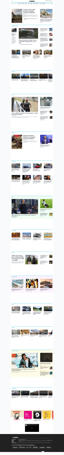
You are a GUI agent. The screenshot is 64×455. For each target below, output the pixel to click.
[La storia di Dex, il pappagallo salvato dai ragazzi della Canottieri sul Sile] (48, 308)
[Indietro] (12, 82)
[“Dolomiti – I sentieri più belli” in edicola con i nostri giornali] (26, 235)
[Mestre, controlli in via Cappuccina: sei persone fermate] (48, 165)
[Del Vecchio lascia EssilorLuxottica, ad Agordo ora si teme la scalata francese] (34, 76)
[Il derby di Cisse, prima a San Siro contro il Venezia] (46, 203)
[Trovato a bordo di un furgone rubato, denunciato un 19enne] (16, 177)
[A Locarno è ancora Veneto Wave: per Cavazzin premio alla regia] (50, 262)
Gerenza (13, 441)
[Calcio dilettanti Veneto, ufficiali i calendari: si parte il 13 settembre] (50, 214)
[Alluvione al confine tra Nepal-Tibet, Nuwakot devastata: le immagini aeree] (16, 393)
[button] (32, 428)
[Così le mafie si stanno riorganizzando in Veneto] (14, 30)
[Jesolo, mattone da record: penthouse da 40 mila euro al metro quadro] (50, 29)
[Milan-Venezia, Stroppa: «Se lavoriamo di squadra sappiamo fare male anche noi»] (25, 206)
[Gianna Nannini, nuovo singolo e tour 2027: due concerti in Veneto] (25, 360)
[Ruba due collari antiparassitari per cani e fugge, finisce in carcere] (37, 165)
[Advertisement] (32, 5)
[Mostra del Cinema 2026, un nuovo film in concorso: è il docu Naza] (46, 357)
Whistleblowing (14, 442)
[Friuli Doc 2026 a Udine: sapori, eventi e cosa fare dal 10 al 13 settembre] (51, 368)
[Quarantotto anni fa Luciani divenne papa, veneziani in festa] (16, 165)
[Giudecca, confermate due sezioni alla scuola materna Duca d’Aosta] (48, 52)
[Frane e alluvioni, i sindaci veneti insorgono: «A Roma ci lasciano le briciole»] (25, 104)
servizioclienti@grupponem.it (31, 445)
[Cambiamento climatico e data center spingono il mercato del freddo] (43, 332)
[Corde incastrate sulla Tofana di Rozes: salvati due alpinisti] (16, 308)
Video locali (43, 3)
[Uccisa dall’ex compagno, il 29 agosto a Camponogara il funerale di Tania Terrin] (48, 177)
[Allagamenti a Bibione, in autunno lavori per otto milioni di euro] (46, 101)
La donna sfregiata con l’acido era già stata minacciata (26, 44)
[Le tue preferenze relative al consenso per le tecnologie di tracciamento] (62, 453)
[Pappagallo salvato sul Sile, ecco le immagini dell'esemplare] (16, 76)
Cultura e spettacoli (36, 3)
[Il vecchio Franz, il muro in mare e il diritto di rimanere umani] (18, 283)
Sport (40, 3)
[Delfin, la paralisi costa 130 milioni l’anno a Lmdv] (46, 139)
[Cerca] (12, 3)
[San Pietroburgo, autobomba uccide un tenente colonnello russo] (25, 393)
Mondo (31, 3)
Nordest (26, 3)
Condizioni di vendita (14, 440)
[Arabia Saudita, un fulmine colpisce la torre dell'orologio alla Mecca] (43, 393)
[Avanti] (51, 82)
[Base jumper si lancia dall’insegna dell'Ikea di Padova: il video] (43, 76)
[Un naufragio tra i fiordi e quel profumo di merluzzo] (46, 283)
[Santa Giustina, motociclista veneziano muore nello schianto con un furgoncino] (26, 177)
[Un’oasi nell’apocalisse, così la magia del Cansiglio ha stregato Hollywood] (50, 256)
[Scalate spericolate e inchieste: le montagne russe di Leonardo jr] (17, 142)
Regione (23, 3)
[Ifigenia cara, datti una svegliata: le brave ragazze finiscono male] (32, 283)
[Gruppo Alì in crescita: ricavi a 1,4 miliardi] (25, 332)
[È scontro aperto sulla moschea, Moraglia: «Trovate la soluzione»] (17, 16)
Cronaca (19, 3)
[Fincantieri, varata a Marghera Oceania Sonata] (34, 332)
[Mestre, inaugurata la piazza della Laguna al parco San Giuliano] (26, 52)
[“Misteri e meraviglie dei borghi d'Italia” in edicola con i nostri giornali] (37, 235)
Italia (28, 3)
